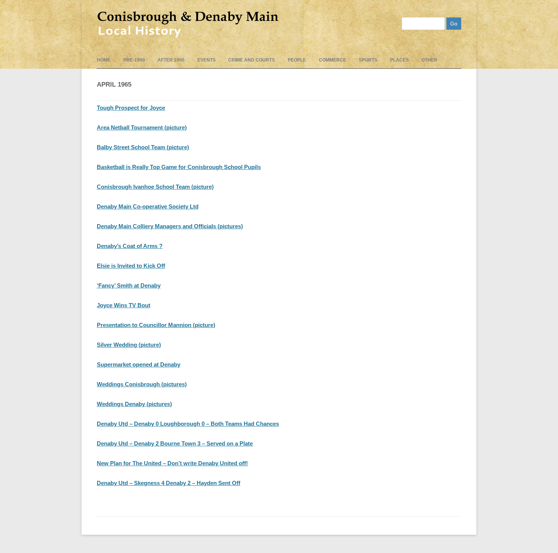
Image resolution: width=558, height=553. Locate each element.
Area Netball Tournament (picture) (142, 127)
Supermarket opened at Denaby (138, 364)
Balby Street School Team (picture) (143, 147)
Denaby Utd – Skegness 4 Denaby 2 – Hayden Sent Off (168, 483)
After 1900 (171, 60)
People (297, 60)
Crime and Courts (251, 60)
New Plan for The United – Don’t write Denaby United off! (172, 463)
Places (399, 60)
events (206, 60)
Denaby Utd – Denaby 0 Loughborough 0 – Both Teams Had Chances (188, 423)
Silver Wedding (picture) (129, 344)
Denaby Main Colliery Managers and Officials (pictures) (170, 226)
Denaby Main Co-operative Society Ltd (148, 206)
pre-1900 (134, 60)
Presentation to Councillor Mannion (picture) (156, 325)
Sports (368, 60)
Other (429, 60)
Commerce (332, 60)
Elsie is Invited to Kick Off (131, 265)
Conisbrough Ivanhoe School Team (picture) (155, 186)
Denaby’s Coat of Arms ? (129, 246)
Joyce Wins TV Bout (123, 305)
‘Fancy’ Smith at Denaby (129, 285)
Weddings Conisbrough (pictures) (142, 384)
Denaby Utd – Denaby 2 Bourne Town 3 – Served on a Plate (175, 443)
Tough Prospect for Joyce (131, 107)
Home (103, 60)
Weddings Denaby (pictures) (134, 404)
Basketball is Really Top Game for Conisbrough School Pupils (179, 167)
